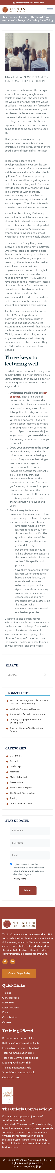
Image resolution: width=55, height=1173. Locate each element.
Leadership (15, 766)
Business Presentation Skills (17, 1038)
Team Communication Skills (18, 1053)
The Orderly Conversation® (18, 1124)
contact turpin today (19, 973)
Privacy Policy (19, 879)
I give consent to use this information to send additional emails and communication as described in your (28, 871)
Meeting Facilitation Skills (16, 1063)
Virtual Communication (21, 804)
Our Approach (10, 998)
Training (41, 81)
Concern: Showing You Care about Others (27, 729)
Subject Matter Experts (19, 81)
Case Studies (16, 756)
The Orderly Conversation (22, 793)
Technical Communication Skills (20, 1058)
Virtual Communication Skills (18, 1072)
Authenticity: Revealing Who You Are (28, 714)
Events (6, 1012)
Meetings (14, 772)
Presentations (16, 782)
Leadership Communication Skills (21, 1048)
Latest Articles (10, 1007)
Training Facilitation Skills (16, 1068)
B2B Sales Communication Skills (20, 1043)
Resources (8, 1002)
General (14, 761)
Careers (6, 1022)
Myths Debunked (36, 77)
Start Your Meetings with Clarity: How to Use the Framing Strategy (29, 702)
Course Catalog (11, 1077)
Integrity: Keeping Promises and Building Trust (26, 721)
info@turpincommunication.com (30, 3)
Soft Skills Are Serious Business (25, 709)
